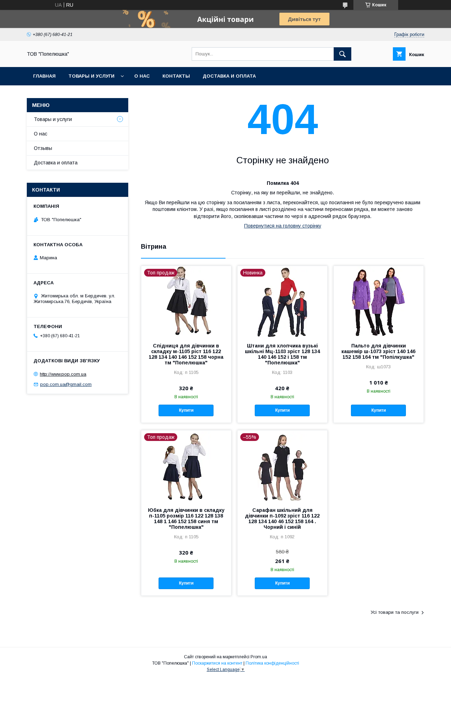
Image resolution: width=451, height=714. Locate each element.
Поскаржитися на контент (217, 663)
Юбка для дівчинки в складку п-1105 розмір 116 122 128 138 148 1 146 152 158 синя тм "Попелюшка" (186, 518)
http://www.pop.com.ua (63, 374)
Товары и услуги (91, 76)
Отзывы (43, 148)
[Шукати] (342, 54)
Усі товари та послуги (395, 612)
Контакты (176, 76)
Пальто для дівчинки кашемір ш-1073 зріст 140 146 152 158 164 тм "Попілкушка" (378, 351)
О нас (142, 76)
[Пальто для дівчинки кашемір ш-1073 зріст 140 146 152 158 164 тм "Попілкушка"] (379, 301)
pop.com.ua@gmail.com (66, 384)
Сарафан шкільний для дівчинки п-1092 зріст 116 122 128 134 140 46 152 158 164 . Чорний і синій (282, 518)
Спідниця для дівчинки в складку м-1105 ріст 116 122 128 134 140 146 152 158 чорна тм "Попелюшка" (186, 354)
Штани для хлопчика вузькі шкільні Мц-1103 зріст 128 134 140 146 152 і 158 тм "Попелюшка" (282, 354)
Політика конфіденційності (272, 663)
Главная (44, 76)
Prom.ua (259, 656)
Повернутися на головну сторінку (282, 226)
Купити (186, 410)
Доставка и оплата (229, 76)
